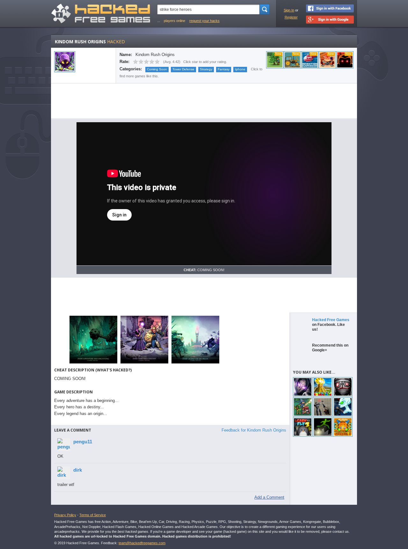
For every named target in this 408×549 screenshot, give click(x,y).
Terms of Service (92, 515)
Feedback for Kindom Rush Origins (254, 430)
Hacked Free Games (330, 320)
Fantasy (223, 69)
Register (291, 17)
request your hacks (204, 21)
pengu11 (82, 441)
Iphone (240, 69)
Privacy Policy (65, 515)
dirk (77, 470)
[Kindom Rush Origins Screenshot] (93, 363)
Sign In (289, 10)
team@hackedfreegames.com (142, 543)
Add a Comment (269, 497)
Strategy (206, 69)
